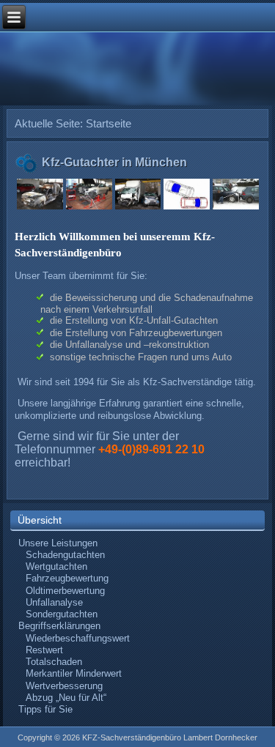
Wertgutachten (56, 566)
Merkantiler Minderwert (74, 673)
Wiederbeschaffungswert (78, 638)
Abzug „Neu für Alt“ (66, 697)
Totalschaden (54, 661)
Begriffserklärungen (59, 625)
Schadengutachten (65, 554)
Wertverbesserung (64, 685)
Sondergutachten (62, 614)
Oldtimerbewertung (65, 590)
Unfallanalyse (54, 602)
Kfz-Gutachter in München (114, 162)
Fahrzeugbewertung (67, 578)
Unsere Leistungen (58, 543)
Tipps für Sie (45, 709)
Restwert (44, 649)
